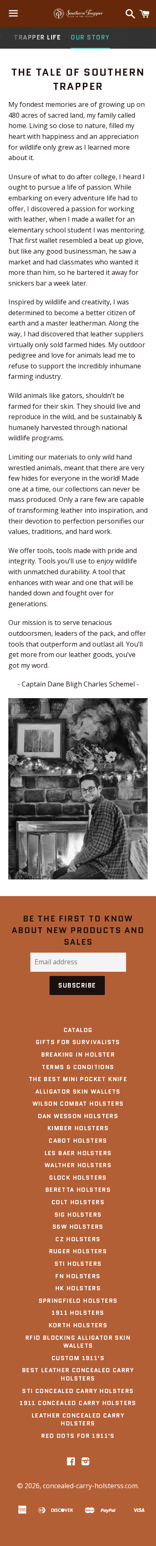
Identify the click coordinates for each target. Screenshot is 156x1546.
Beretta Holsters (78, 1189)
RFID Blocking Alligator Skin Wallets (78, 1342)
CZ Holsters (77, 1239)
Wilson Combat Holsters (78, 1103)
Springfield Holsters (78, 1301)
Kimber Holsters (78, 1128)
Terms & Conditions (78, 1067)
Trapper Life (37, 37)
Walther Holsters (78, 1165)
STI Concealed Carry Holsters (78, 1391)
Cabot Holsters (78, 1140)
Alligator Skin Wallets (78, 1091)
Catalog (78, 1030)
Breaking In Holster (78, 1054)
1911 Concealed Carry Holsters (78, 1403)
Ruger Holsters (78, 1251)
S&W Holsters (78, 1226)
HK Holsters (78, 1288)
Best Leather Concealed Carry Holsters (78, 1374)
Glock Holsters (78, 1177)
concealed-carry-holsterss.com (90, 1485)
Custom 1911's (78, 1358)
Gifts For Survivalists (78, 1042)
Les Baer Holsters (78, 1153)
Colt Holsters (78, 1202)
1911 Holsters (78, 1313)
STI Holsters (78, 1264)
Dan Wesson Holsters (78, 1116)
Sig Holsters (78, 1214)
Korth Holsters (78, 1325)
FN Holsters (77, 1276)
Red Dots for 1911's (78, 1436)
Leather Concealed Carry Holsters (78, 1419)
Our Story (90, 37)
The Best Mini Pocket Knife (78, 1079)
